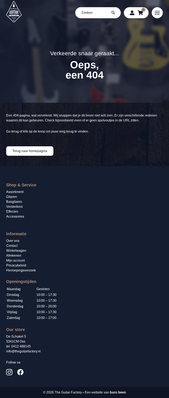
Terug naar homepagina (29, 151)
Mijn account (15, 260)
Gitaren (11, 196)
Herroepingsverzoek (21, 270)
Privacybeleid (16, 265)
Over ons (12, 240)
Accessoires (15, 216)
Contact (12, 245)
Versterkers (14, 206)
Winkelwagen (16, 250)
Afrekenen (13, 255)
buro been (118, 392)
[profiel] (132, 13)
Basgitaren (14, 201)
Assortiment (14, 192)
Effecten (12, 211)
